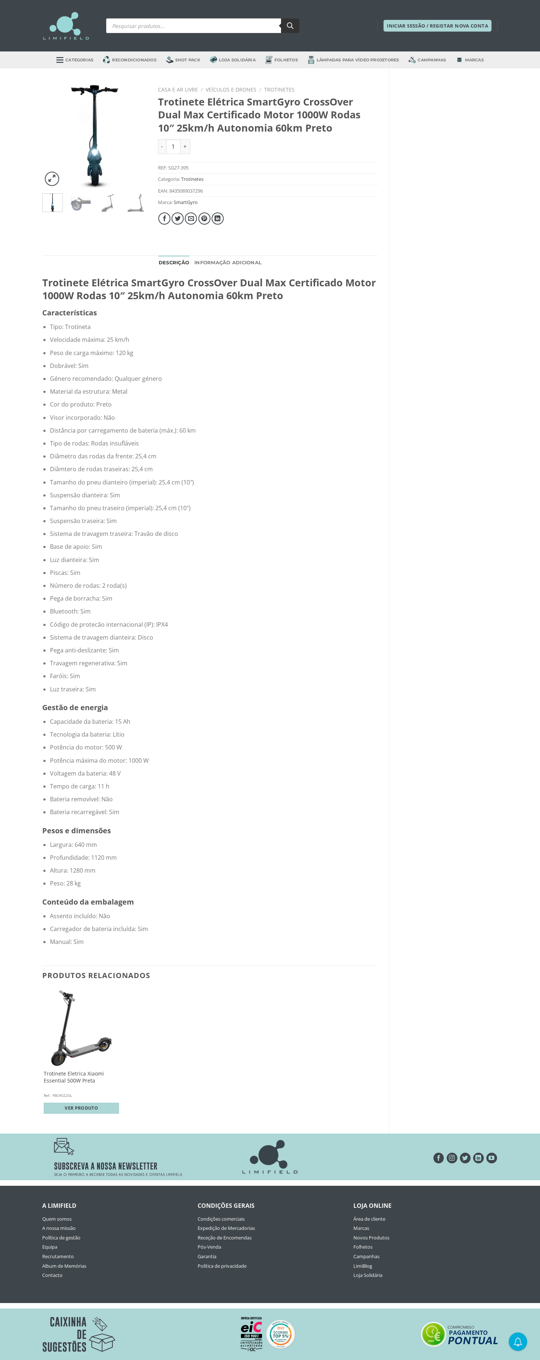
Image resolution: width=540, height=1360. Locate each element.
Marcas (474, 59)
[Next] (135, 135)
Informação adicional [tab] (228, 262)
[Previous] (53, 135)
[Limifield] (66, 26)
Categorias (79, 59)
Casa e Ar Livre (178, 89)
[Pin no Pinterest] (204, 218)
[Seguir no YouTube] (492, 1158)
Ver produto (81, 1108)
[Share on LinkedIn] (218, 218)
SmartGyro (186, 202)
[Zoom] (52, 179)
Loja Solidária (237, 59)
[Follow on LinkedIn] (478, 1158)
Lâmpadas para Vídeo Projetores (358, 59)
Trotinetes (279, 89)
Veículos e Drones (231, 89)
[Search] (290, 25)
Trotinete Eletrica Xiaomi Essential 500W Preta (74, 1077)
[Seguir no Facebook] (439, 1158)
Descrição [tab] (174, 262)
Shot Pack (187, 59)
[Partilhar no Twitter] (178, 218)
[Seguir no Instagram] (452, 1158)
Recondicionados (134, 59)
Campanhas (432, 59)
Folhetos (286, 59)
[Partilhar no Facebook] (164, 218)
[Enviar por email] (191, 218)
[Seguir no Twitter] (465, 1158)
